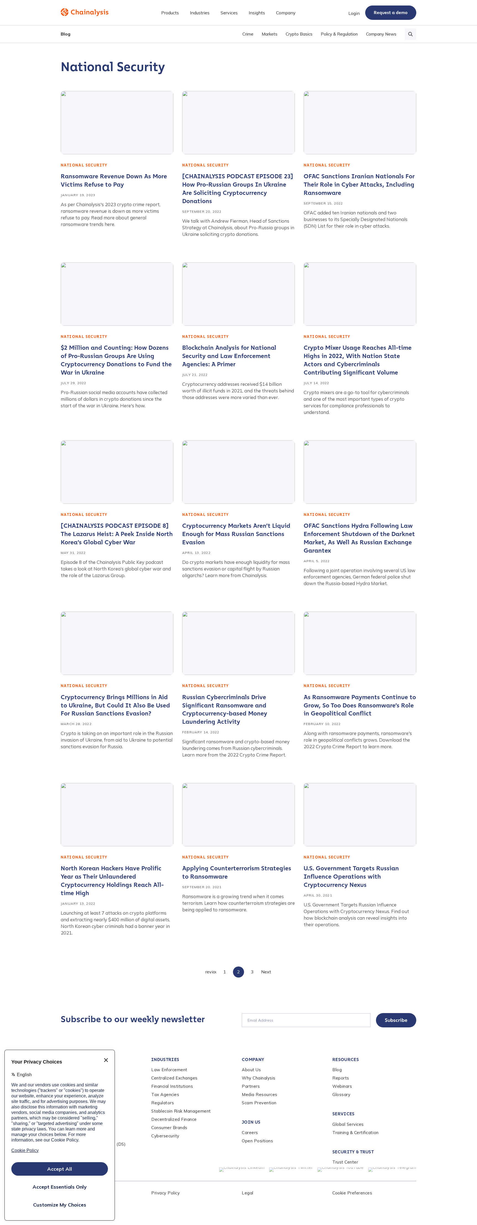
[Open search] (410, 34)
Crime (247, 34)
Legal (247, 1193)
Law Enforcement (169, 1069)
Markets (269, 34)
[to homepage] (84, 12)
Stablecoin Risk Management (181, 1111)
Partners (251, 1086)
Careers (250, 1132)
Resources (345, 1059)
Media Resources (259, 1094)
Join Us (251, 1122)
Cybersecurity (165, 1135)
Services (343, 1113)
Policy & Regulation (339, 34)
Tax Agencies (165, 1094)
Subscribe (396, 1020)
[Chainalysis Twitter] (291, 1169)
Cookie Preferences (352, 1193)
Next (266, 971)
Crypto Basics (299, 34)
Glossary (341, 1094)
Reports (340, 1078)
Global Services (348, 1124)
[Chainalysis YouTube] (340, 1169)
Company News (381, 34)
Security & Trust (353, 1151)
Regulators (162, 1102)
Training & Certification (355, 1132)
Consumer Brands (169, 1127)
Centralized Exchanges (174, 1078)
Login (354, 13)
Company (253, 1059)
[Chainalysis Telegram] (392, 1169)
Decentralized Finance (174, 1119)
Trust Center (345, 1162)
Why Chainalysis (258, 1078)
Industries (165, 1059)
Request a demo (391, 12)
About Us (251, 1069)
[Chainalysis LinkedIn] (242, 1169)
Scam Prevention (259, 1102)
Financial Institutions (172, 1086)
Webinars (342, 1086)
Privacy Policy (165, 1193)
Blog (65, 34)
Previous (210, 971)
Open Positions (257, 1140)
